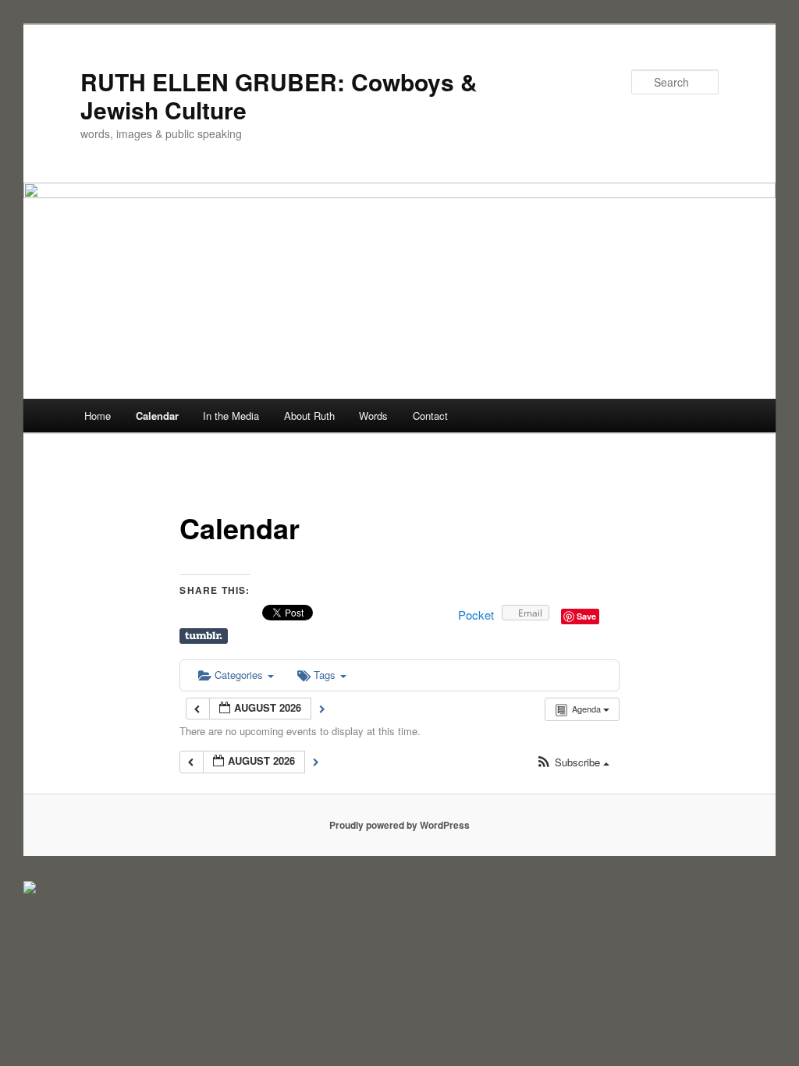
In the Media (231, 415)
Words (373, 415)
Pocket (476, 614)
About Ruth (309, 415)
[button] (572, 763)
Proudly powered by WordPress (399, 825)
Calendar (157, 415)
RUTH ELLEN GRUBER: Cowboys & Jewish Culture (279, 95)
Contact (430, 415)
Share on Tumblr (203, 636)
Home (97, 415)
